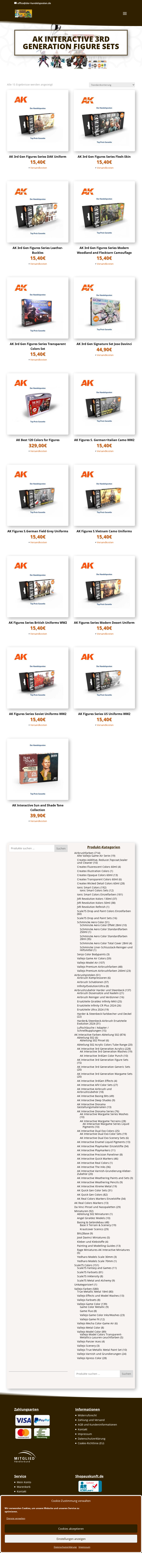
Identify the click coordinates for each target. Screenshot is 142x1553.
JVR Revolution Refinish (91, 907)
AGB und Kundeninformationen (97, 1424)
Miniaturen (81, 1211)
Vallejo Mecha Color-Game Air (95, 1323)
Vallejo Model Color (89, 1331)
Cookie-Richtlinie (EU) (91, 1443)
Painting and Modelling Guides (96, 1245)
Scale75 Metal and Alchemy (94, 1280)
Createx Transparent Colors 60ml (97, 879)
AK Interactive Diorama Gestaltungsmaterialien (91, 1106)
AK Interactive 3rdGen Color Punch (101, 1055)
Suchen (61, 848)
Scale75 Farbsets (87, 1272)
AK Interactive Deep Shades (94, 1100)
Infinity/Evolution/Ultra (91, 986)
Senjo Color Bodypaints (91, 954)
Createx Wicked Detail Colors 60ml (98, 883)
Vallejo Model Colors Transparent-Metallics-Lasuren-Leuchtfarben (101, 1336)
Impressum (84, 1547)
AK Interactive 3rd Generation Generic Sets (103, 1067)
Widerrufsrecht (87, 1415)
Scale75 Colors (83, 1265)
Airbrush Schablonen (90, 982)
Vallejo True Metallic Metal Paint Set (99, 1349)
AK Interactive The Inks (91, 1167)
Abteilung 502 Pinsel (92, 1040)
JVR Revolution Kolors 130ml (94, 898)
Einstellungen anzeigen (71, 1539)
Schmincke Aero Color (90, 922)
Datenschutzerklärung (65, 1547)
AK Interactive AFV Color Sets (95, 1085)
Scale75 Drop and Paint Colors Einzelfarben (104, 911)
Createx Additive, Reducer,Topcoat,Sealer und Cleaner (102, 861)
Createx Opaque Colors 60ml (95, 875)
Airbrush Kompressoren (92, 977)
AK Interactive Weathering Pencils (98, 1182)
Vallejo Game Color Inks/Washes (99, 1315)
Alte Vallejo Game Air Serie (93, 855)
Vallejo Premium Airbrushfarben (97, 966)
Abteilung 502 (85, 1037)
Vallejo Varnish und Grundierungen (99, 1354)
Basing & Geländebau (90, 1222)
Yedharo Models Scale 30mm (95, 1257)
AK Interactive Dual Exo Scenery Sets (102, 1138)
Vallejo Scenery (86, 1345)
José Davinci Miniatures (91, 1237)
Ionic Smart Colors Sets (94, 890)
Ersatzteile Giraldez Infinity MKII (97, 1001)
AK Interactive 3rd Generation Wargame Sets (104, 1074)
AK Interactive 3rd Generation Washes (103, 1051)
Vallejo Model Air (87, 962)
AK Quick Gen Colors (89, 1194)
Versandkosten (38, 167)
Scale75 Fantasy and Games (94, 1268)
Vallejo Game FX (89, 1319)
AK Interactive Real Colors (93, 1163)
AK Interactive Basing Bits (93, 1096)
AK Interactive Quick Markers (95, 1158)
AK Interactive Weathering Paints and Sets (103, 1178)
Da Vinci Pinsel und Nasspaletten (94, 1207)
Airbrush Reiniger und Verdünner (98, 997)
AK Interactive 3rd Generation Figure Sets (102, 1059)
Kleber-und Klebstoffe (90, 1241)
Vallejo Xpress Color (89, 1358)
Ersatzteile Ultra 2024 (90, 1009)
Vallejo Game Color (88, 1304)
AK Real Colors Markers (88, 1203)
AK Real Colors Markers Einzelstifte (98, 1198)
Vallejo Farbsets (87, 1300)
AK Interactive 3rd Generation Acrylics (100, 1048)
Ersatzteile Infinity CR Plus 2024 (96, 1005)
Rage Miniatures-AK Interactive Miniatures (103, 1250)
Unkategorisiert (83, 1284)
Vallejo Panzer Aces (89, 1341)
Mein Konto (24, 1482)
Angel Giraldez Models (91, 1218)
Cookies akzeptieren (71, 1528)
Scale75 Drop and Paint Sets (94, 918)
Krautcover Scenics (91, 1229)
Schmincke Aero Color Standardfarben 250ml (103, 930)
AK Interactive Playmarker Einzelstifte (100, 1146)
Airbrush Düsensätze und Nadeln (98, 993)
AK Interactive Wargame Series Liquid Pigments (106, 1125)
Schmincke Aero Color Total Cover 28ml (104, 943)
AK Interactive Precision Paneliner (98, 1154)
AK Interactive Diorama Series (95, 1111)
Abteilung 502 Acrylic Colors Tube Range (102, 1044)
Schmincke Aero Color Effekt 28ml (100, 925)
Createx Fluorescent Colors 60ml (97, 866)
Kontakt (82, 1429)
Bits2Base (83, 1233)
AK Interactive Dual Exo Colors (95, 1131)
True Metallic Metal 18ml (92, 1291)
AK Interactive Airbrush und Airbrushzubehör (94, 1090)
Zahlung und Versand (91, 1420)
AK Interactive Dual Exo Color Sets (101, 1134)
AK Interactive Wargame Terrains (100, 1121)
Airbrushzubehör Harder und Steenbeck (99, 990)
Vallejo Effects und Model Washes (98, 1295)
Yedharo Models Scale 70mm (95, 1261)
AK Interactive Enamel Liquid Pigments (101, 1142)
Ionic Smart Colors (88, 887)
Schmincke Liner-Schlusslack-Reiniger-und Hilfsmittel (106, 949)
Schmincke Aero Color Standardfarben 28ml (103, 937)
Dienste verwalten (15, 1518)
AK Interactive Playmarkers (93, 1150)
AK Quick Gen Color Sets (92, 1190)
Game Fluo (86, 1311)
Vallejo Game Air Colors (91, 958)
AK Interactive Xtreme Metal (94, 1186)
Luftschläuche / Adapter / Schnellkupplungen (93, 1029)
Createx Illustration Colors (93, 871)
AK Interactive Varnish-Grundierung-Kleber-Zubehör (104, 1172)
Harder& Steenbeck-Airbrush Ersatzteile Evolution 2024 (102, 1022)
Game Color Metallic (92, 1307)
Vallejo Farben (83, 1289)
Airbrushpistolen (84, 975)
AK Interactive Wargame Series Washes (104, 1114)
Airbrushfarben (84, 853)
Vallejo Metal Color (88, 1327)
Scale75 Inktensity (88, 1276)
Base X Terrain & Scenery (95, 1225)
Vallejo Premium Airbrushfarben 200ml (101, 970)
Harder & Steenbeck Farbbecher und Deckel (104, 1014)
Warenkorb (24, 1487)
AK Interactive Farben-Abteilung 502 (96, 1034)
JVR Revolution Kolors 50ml (93, 903)
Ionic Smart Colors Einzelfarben (96, 894)
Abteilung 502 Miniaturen (93, 1214)
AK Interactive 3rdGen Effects (95, 1081)
